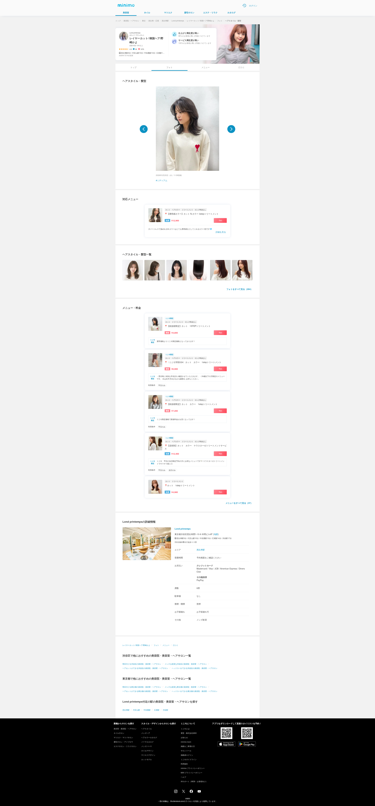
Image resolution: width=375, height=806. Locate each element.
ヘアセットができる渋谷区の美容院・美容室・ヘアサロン (145, 668)
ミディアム (162, 180)
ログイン (253, 5)
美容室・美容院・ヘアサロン (125, 728)
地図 (216, 534)
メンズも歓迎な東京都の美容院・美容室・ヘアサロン (186, 687)
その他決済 (202, 577)
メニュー (205, 67)
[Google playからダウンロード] (247, 744)
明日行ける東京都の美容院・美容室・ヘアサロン (141, 687)
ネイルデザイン (147, 750)
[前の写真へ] (144, 129)
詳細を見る (221, 231)
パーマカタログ (147, 742)
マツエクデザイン (148, 755)
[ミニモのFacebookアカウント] (191, 792)
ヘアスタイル (146, 728)
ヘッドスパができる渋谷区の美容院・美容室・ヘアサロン (194, 668)
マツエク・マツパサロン (123, 737)
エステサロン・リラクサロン (125, 746)
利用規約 (184, 763)
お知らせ (184, 737)
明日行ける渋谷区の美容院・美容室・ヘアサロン (141, 664)
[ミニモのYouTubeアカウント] (199, 791)
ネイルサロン (119, 733)
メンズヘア (145, 733)
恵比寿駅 (165, 20)
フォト (220, 20)
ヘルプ (183, 777)
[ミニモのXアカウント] (183, 791)
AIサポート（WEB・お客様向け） (194, 781)
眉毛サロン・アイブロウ (123, 742)
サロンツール (186, 750)
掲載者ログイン (187, 755)
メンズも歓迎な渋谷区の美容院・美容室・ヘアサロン (186, 664)
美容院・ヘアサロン (131, 20)
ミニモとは (185, 728)
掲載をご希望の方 (188, 746)
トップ (118, 20)
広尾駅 (156, 710)
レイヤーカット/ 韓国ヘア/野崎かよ (200, 20)
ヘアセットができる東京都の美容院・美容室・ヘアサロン (145, 691)
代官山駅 (136, 710)
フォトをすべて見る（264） (239, 289)
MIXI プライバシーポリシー (191, 772)
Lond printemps (178, 20)
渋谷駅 (165, 710)
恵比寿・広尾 (153, 20)
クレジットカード (205, 565)
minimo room (186, 742)
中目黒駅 (147, 710)
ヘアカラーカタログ (149, 737)
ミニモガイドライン (189, 759)
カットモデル (146, 759)
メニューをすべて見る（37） (239, 502)
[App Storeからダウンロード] (226, 744)
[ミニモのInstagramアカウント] (175, 792)
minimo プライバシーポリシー (193, 768)
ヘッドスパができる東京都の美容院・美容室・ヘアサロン (194, 691)
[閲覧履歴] (244, 5)
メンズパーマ (146, 746)
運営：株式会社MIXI (189, 733)
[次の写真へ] (231, 129)
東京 (144, 20)
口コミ (241, 67)
